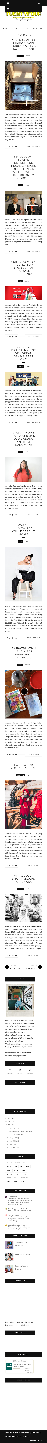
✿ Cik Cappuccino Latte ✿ (17, 1209)
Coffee (20, 56)
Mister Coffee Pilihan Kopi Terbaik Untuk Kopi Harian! (23, 44)
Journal (20, 775)
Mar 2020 (13, 1148)
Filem (26, 29)
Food (23, 1170)
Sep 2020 (13, 1128)
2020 (9, 1125)
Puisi (24, 1174)
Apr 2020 (13, 1144)
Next (35, 103)
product (16, 1170)
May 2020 (13, 1141)
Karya (15, 29)
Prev (29, 103)
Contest (17, 1163)
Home (5, 29)
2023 (9, 1118)
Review (9, 1166)
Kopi (15, 1178)
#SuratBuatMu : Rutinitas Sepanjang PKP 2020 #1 (23, 653)
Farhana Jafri (12, 1197)
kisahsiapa (10, 1174)
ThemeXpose (25, 1433)
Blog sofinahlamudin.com (17, 1225)
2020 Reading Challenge (19, 1361)
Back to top (35, 1440)
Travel (9, 1170)
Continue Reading (33, 146)
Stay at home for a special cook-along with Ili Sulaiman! (23, 438)
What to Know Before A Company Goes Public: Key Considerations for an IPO (20, 1229)
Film (21, 1166)
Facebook (10, 1073)
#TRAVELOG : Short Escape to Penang (23, 878)
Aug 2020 (13, 1138)
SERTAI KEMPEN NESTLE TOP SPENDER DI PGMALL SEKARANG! (23, 267)
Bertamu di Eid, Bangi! (22, 1254)
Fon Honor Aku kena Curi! (23, 766)
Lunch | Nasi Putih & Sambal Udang (19, 1211)
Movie (27, 1166)
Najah (14, 1364)
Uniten (9, 1181)
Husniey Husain (13, 1215)
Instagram (29, 1073)
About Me (38, 29)
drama (20, 366)
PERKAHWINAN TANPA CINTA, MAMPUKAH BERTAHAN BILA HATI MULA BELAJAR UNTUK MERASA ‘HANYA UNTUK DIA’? (20, 1201)
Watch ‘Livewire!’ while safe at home (23, 530)
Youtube (19, 1073)
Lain (20, 185)
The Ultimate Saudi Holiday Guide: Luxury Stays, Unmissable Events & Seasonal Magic (19, 1219)
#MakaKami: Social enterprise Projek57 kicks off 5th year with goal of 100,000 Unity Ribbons (23, 167)
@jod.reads (25, 1325)
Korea (18, 1174)
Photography (24, 1178)
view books (30, 1372)
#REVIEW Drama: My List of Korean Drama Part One (23, 353)
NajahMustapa (10, 1436)
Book (20, 664)
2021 (9, 1121)
